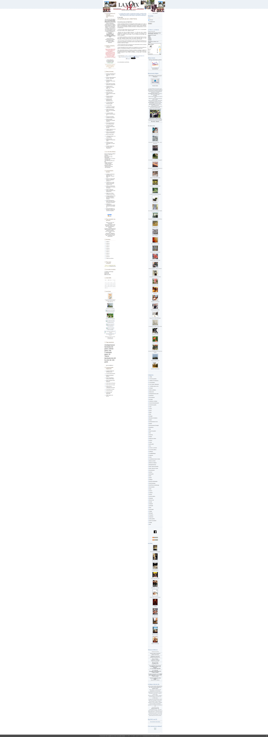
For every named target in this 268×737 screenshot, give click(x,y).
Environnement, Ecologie (154, 425)
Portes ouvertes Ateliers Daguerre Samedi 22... (110, 132)
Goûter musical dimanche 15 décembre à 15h (110, 139)
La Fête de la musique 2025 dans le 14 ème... (110, 107)
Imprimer (128, 58)
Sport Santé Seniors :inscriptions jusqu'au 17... (110, 179)
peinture (150, 472)
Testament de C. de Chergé (155, 660)
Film (150, 432)
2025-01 (107, 251)
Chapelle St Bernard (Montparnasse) (110, 371)
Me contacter (155, 13)
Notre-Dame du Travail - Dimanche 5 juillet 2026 (110, 84)
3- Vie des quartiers (152, 378)
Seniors (150, 494)
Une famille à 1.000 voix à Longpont (155, 160)
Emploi (150, 419)
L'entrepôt (108, 352)
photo (150, 475)
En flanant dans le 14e (153, 421)
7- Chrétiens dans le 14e (153, 386)
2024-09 (107, 256)
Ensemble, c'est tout (155, 587)
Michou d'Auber (155, 634)
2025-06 (107, 248)
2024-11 (107, 255)
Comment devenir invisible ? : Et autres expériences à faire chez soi (110, 300)
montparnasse (109, 345)
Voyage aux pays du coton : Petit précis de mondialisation (110, 337)
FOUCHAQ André (109, 200)
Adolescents (151, 391)
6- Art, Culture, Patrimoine (154, 384)
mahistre (108, 174)
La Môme (155, 606)
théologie (151, 513)
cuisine (150, 408)
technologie (151, 509)
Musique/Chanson (152, 464)
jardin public (151, 444)
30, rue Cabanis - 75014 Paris (153, 33)
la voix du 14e (109, 360)
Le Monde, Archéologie (108, 271)
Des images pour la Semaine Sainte (155, 210)
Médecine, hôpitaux (153, 462)
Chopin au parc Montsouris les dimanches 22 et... (109, 99)
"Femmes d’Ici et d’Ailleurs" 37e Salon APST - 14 (110, 87)
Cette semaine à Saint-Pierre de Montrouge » (137, 15)
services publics (152, 496)
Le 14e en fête (109, 105)
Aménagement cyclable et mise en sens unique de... (110, 206)
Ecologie (150, 416)
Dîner (150, 414)
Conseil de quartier (152, 404)
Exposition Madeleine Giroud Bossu (155, 219)
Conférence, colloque (153, 401)
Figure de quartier (152, 431)
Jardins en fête (155, 342)
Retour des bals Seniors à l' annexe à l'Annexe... (110, 187)
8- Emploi (151, 388)
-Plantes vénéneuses (108, 162)
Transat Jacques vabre (155, 309)
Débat (150, 412)
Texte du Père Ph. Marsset (155, 679)
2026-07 (107, 241)
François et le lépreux (110, 308)
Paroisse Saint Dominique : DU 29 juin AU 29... (110, 81)
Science (150, 490)
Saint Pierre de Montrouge (109, 393)
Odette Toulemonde (155, 643)
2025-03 (107, 250)
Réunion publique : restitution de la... (109, 97)
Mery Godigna (155, 235)
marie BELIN (155, 202)
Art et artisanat (152, 397)
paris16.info (106, 272)
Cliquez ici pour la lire (155, 654)
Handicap (151, 434)
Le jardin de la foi (110, 322)
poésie (150, 477)
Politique (150, 479)
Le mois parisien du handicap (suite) (110, 103)
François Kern (155, 227)
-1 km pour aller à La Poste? (109, 158)
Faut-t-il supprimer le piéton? (109, 153)
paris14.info (106, 273)
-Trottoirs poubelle (107, 163)
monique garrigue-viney (110, 195)
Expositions (151, 427)
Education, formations (153, 418)
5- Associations (152, 382)
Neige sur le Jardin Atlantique (155, 318)
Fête (150, 429)
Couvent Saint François (110, 373)
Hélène (107, 186)
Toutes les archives (109, 258)
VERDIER (108, 204)
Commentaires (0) (141, 55)
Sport (150, 507)
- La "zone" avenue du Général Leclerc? (108, 165)
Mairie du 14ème (152, 460)
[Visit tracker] (155, 729)
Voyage (150, 522)
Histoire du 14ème (152, 438)
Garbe (107, 193)
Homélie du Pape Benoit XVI (155, 657)
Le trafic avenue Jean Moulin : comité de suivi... (110, 183)
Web (150, 524)
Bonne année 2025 (110, 134)
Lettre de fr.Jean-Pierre (155, 661)
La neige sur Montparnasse (155, 186)
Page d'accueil (126, 15)
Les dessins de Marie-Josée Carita (155, 326)
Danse (150, 410)
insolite (150, 442)
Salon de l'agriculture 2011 (155, 177)
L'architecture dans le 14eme (154, 459)
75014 (106, 356)
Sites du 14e (151, 500)
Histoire (150, 436)
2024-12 (107, 253)
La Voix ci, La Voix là (153, 447)
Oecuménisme (152, 470)
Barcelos (155, 293)
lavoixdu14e (108, 347)
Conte (150, 406)
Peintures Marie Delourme (155, 252)
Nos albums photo (151, 125)
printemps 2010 (155, 334)
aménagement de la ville (153, 393)
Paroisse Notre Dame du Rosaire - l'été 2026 (111, 78)
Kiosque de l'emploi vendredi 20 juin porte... (110, 117)
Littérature (151, 451)
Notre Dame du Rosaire (110, 383)
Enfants (150, 423)
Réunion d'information (153, 481)
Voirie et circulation (152, 520)
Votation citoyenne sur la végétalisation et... (111, 130)
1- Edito (150, 376)
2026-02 (107, 245)
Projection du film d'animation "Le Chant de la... (110, 143)
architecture (151, 395)
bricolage (151, 399)
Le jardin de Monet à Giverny (155, 194)
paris (106, 362)
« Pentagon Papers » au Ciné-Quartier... (110, 137)
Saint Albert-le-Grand (110, 389)
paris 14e (107, 351)
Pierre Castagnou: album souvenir (155, 268)
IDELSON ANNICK (109, 208)
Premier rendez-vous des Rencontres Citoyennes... (110, 147)
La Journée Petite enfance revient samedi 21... (110, 114)
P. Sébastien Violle (110, 61)
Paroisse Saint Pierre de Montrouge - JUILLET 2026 (110, 74)
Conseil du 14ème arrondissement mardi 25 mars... (110, 126)
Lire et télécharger (155, 671)
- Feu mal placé (107, 167)
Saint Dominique (109, 390)
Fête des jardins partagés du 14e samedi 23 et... (110, 190)
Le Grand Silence (155, 570)
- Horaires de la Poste (108, 166)
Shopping (151, 498)
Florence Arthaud (155, 134)
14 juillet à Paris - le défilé (155, 151)
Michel (107, 178)
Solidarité (151, 503)
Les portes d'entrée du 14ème (155, 276)
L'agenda (149, 42)
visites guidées (152, 518)
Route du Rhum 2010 (155, 360)
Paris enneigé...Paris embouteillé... (108, 157)
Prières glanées (110, 326)
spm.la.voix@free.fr (109, 365)
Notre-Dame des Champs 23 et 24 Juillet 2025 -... (110, 93)
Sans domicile (151, 487)
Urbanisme (151, 516)
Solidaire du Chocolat (155, 301)
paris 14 (107, 354)
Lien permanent (134, 55)
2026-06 (107, 243)
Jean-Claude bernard (155, 243)
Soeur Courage (110, 329)
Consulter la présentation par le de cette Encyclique (155, 675)
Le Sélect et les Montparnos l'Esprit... (110, 90)
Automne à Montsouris (155, 368)
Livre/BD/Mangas (152, 453)
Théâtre (150, 511)
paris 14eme (108, 349)
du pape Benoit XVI (155, 663)
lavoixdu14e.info (112, 266)
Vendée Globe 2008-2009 (155, 260)
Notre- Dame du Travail (153, 468)
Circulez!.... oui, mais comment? (108, 155)
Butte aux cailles (107, 274)
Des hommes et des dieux (155, 551)
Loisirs (150, 457)
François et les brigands (110, 318)
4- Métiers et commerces (153, 380)
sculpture (151, 492)
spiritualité (151, 505)
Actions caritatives (152, 390)
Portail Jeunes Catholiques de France (110, 387)
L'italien (155, 625)
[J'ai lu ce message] (266, 735)
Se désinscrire (152, 21)
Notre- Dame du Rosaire (153, 466)
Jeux (150, 446)
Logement (151, 455)
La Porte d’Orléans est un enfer (110, 194)
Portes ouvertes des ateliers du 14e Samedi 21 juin (110, 110)
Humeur (150, 440)
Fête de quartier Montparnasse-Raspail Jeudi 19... (110, 120)
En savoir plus (157, 735)
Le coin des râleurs (152, 449)
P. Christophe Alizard (110, 60)
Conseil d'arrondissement (154, 403)
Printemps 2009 (155, 285)
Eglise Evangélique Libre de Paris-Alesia (110, 378)
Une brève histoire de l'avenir (110, 335)
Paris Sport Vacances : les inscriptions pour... (110, 123)
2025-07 (107, 246)
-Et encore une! (107, 159)
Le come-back (155, 615)
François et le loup (110, 312)
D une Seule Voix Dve (155, 578)
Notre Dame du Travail (110, 384)
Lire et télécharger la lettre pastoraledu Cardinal (155, 667)
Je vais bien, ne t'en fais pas (155, 597)
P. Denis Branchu (110, 59)
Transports (151, 515)
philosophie (151, 474)
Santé (150, 488)
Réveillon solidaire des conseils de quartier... (110, 210)
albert (107, 189)
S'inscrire (151, 19)
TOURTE (108, 182)
